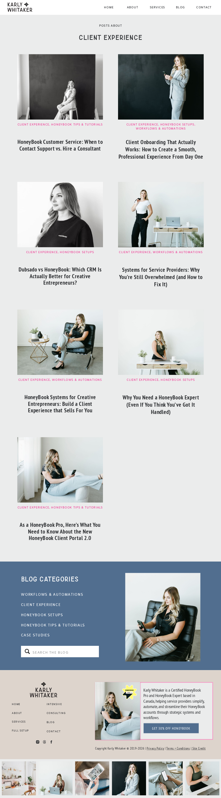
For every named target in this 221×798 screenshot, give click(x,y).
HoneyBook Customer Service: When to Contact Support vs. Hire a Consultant (60, 145)
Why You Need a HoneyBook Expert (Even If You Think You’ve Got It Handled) (161, 405)
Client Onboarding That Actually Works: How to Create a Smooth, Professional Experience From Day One (161, 149)
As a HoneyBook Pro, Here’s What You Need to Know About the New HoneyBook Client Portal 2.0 (60, 531)
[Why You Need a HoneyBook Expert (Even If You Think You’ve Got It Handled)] (161, 342)
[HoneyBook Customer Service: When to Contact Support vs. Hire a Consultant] (60, 87)
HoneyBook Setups (177, 124)
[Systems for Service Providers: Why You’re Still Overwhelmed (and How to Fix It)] (161, 214)
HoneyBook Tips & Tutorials (77, 124)
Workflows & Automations (161, 128)
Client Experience (33, 124)
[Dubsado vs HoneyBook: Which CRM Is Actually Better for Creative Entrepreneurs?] (60, 214)
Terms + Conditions (178, 748)
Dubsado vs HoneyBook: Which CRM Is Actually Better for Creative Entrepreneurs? (60, 276)
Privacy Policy (155, 748)
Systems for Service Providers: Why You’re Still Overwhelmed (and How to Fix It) (161, 277)
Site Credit (198, 748)
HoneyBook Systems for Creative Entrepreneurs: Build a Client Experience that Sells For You (60, 404)
